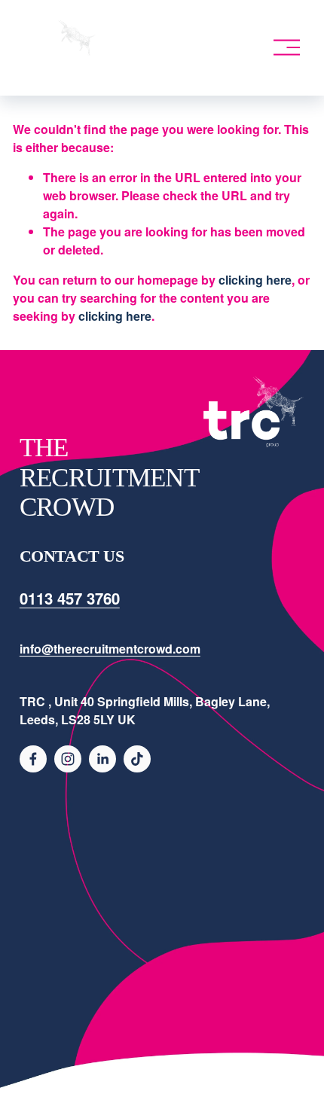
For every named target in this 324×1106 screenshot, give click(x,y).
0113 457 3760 (70, 598)
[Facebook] (33, 758)
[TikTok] (137, 758)
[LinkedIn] (102, 758)
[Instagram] (67, 758)
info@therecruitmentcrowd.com (110, 648)
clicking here (255, 279)
